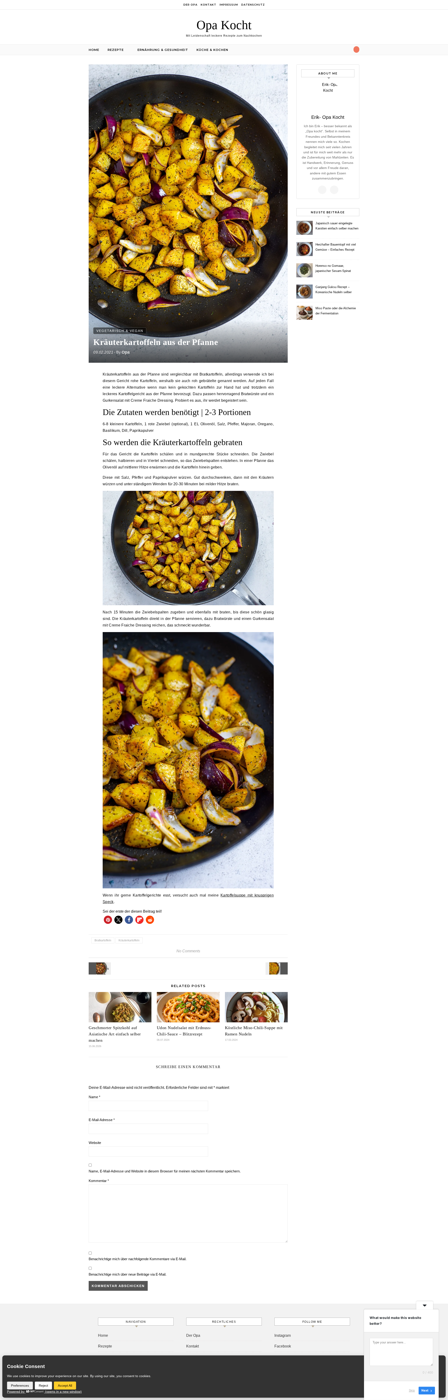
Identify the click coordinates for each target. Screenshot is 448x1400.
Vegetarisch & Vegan (119, 331)
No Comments (188, 951)
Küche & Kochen (212, 50)
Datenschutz (253, 4)
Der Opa (190, 4)
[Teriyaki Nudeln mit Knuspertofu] (99, 968)
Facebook (282, 1346)
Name (94, 1097)
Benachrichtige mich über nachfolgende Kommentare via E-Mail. (137, 1259)
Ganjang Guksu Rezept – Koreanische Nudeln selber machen (333, 290)
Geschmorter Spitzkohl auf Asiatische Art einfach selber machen (115, 1034)
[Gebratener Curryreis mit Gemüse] (277, 968)
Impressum (229, 4)
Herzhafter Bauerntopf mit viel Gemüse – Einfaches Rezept (335, 247)
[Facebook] (322, 190)
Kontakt (208, 4)
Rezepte (116, 50)
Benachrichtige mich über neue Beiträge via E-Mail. (127, 1274)
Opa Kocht (224, 25)
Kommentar (99, 1181)
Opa (126, 352)
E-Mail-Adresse (102, 1120)
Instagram (282, 1335)
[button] (108, 920)
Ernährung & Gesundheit (162, 50)
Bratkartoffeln (102, 940)
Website (95, 1143)
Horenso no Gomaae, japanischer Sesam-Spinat (333, 268)
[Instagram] (334, 190)
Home (94, 50)
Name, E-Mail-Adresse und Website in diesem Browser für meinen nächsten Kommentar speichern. (165, 1171)
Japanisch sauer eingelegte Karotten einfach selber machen (336, 226)
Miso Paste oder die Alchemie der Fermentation (335, 310)
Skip (412, 1390)
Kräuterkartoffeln (129, 940)
